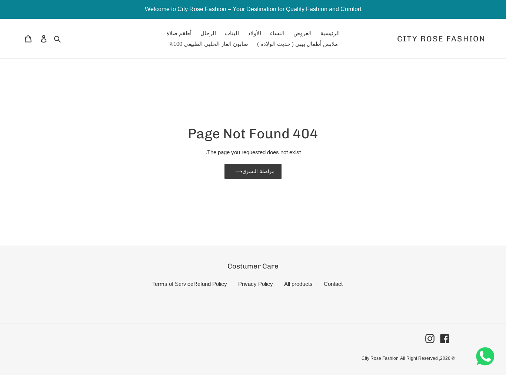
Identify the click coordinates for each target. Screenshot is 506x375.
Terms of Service (172, 284)
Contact (333, 284)
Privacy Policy (255, 284)
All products (298, 284)
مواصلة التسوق (258, 171)
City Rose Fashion (441, 38)
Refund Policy (210, 284)
